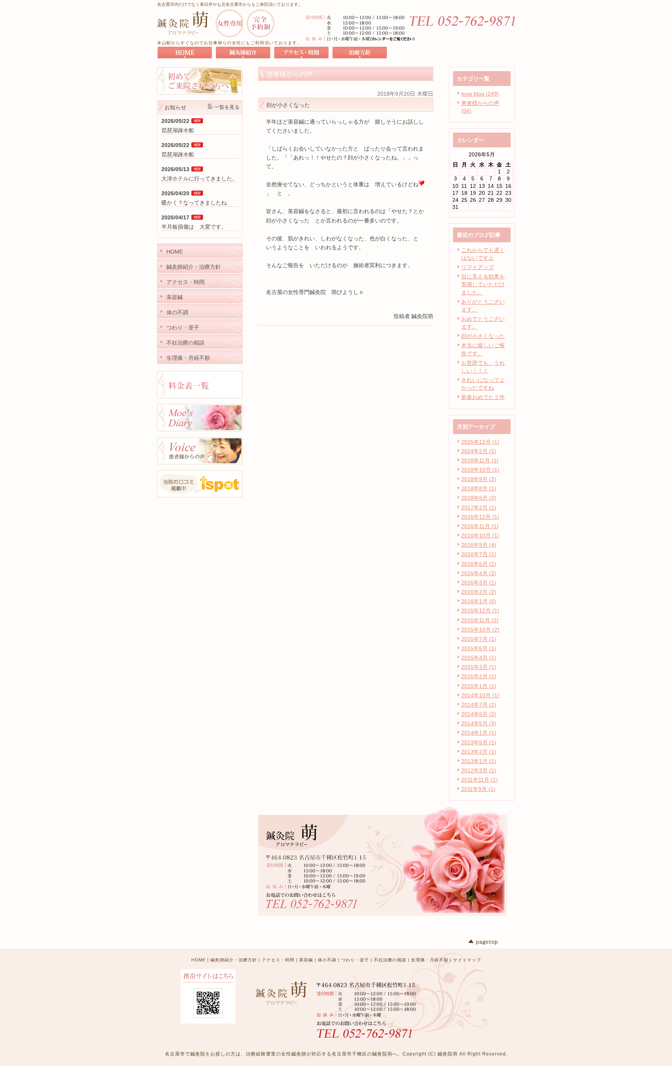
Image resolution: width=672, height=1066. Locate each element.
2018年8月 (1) (478, 488)
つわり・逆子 (355, 959)
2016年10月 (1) (480, 535)
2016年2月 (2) (478, 592)
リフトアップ (477, 267)
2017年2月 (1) (478, 507)
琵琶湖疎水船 (177, 130)
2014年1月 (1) (478, 733)
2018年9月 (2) (478, 479)
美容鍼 (306, 959)
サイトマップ (467, 959)
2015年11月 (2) (480, 620)
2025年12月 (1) (480, 442)
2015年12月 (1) (480, 610)
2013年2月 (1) (478, 752)
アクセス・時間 (278, 959)
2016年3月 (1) (478, 582)
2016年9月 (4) (478, 545)
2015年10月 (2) (480, 630)
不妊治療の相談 (390, 959)
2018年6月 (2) (478, 498)
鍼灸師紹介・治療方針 (233, 959)
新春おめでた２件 (483, 397)
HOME (198, 959)
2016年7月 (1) (478, 554)
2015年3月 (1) (478, 667)
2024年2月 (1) (478, 451)
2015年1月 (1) (478, 686)
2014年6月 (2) (478, 714)
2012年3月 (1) (478, 770)
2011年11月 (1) (479, 780)
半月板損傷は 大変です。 (194, 227)
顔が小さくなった (483, 336)
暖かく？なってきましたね (194, 203)
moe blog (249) (480, 94)
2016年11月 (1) (480, 526)
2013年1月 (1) (478, 761)
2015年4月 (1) (478, 658)
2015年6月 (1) (478, 648)
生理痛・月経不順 (429, 959)
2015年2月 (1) (478, 676)
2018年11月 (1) (480, 460)
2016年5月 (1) (478, 564)
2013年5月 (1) (478, 742)
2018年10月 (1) (480, 470)
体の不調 (327, 959)
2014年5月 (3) (478, 723)
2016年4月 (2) (478, 573)
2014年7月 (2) (478, 705)
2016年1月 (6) (478, 601)
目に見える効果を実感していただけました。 (483, 284)
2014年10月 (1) (480, 695)
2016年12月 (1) (480, 517)
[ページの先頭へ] (491, 942)
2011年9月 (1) (478, 789)
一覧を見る (227, 107)
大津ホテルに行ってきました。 (199, 178)
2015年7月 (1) (478, 639)
